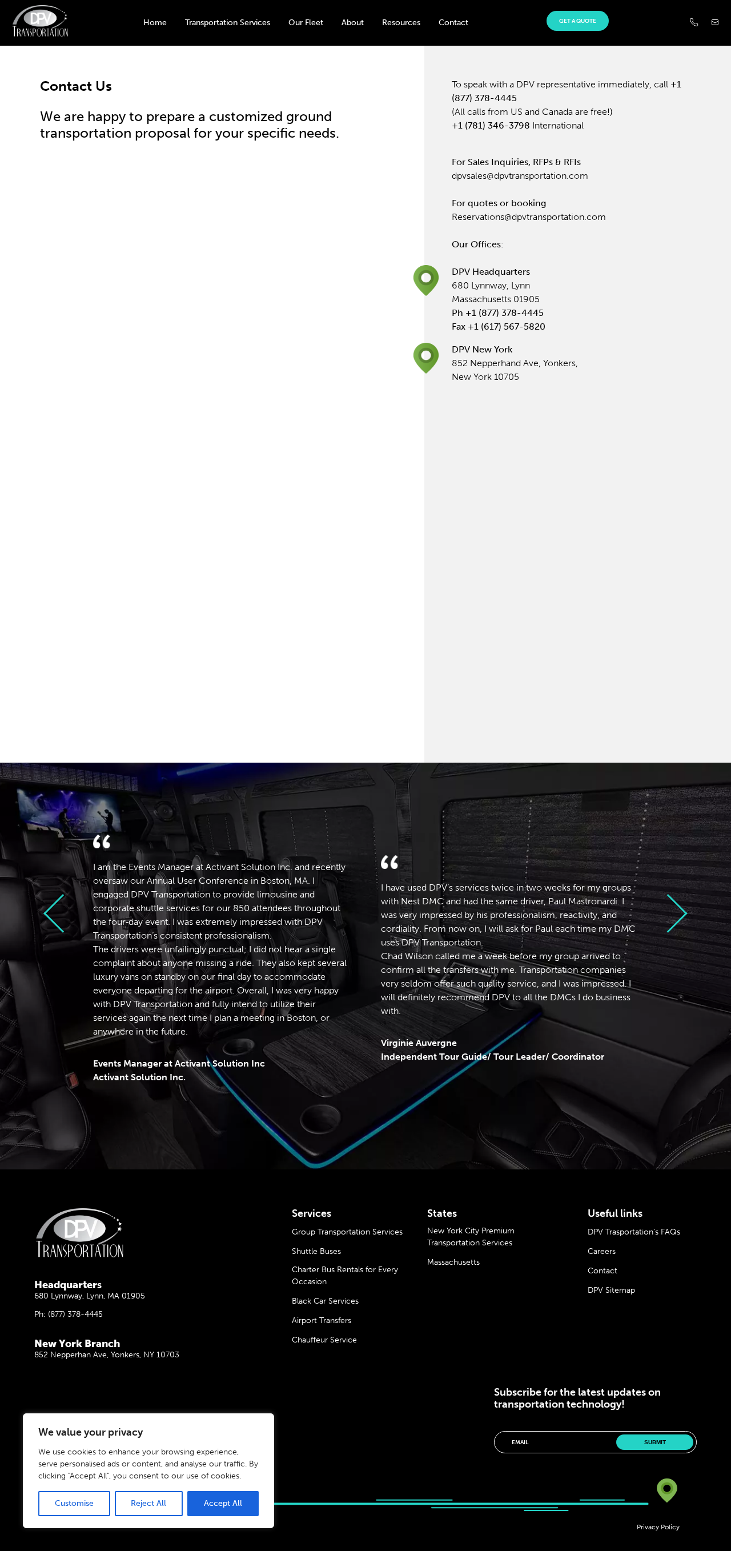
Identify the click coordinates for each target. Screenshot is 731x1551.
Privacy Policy (658, 1527)
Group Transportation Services (347, 1232)
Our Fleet (305, 22)
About (353, 22)
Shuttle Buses (316, 1251)
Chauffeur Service (324, 1340)
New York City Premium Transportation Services (471, 1237)
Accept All (223, 1503)
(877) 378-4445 (75, 1314)
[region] (148, 1470)
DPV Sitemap (611, 1290)
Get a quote (577, 21)
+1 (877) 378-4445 (504, 312)
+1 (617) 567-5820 (506, 326)
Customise (74, 1503)
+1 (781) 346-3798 (491, 125)
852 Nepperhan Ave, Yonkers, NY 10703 (106, 1355)
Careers (602, 1251)
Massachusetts (453, 1262)
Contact (453, 22)
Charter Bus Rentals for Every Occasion (345, 1276)
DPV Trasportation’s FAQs (634, 1232)
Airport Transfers (321, 1320)
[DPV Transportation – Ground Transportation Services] (39, 33)
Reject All (148, 1503)
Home (155, 22)
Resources (401, 22)
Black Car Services (325, 1301)
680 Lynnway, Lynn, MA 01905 (89, 1296)
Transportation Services (227, 22)
